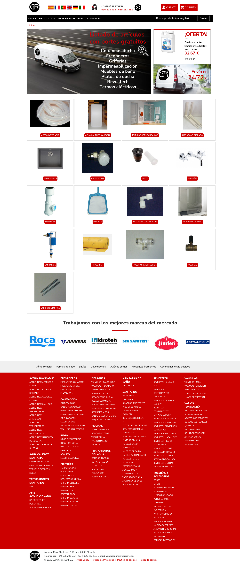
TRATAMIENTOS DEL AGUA (145, 222)
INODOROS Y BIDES (131, 407)
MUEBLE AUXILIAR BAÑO (134, 455)
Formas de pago (65, 366)
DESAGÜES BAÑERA (101, 401)
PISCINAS (97, 222)
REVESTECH (97, 265)
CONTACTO (94, 18)
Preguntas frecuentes (144, 366)
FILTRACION (97, 465)
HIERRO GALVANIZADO (164, 487)
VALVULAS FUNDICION (195, 386)
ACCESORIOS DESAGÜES (103, 404)
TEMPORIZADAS (68, 468)
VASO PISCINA (98, 437)
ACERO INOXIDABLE (50, 135)
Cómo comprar (44, 366)
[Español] (51, 7)
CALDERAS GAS (67, 403)
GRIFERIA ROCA (67, 494)
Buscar (203, 18)
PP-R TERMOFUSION (163, 514)
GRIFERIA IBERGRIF (69, 501)
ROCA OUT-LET (67, 475)
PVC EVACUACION (162, 506)
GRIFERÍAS (192, 178)
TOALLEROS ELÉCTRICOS (72, 429)
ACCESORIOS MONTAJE (40, 507)
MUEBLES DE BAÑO (131, 451)
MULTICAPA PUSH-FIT (163, 532)
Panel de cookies (149, 559)
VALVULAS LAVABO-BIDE (103, 382)
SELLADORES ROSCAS (194, 433)
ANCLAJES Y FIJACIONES (195, 410)
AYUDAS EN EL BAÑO (132, 481)
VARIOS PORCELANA (132, 477)
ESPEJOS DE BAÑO (131, 466)
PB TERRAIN (159, 536)
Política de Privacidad (103, 559)
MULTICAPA (158, 517)
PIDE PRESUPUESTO (71, 18)
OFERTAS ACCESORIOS (164, 540)
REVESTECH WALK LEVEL (165, 433)
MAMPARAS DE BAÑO (192, 222)
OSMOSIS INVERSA (100, 458)
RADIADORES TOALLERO (72, 414)
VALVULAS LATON (192, 382)
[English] (69, 7)
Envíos (82, 366)
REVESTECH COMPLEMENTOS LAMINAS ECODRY (162, 411)
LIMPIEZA (95, 444)
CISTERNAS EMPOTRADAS (134, 425)
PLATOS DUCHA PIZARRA (134, 436)
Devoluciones (98, 366)
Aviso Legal (83, 559)
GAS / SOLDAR (191, 444)
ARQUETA (65, 454)
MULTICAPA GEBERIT (163, 525)
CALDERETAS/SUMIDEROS (103, 416)
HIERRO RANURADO (163, 495)
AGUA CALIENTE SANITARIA (97, 135)
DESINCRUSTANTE (100, 476)
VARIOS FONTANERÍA (50, 308)
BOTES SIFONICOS (100, 412)
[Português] (63, 7)
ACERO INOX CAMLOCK (40, 404)
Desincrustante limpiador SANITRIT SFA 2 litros (195, 46)
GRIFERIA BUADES (69, 498)
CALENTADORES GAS (39, 461)
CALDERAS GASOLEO (70, 407)
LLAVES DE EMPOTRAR (195, 397)
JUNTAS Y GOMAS (192, 437)
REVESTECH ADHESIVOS (164, 418)
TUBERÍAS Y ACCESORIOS (145, 265)
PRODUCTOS (47, 18)
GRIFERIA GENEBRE (69, 483)
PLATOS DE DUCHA (131, 440)
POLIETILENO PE (160, 499)
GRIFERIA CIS (66, 490)
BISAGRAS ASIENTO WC (133, 403)
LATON (156, 484)
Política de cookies (127, 559)
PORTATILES (35, 504)
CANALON (158, 502)
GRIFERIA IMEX (67, 486)
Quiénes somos (119, 366)
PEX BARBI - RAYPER (163, 521)
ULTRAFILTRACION (100, 462)
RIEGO (145, 178)
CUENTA (171, 7)
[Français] (57, 7)
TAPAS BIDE (127, 399)
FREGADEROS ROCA (70, 386)
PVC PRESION (159, 510)
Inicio (32, 25)
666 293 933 (108, 9)
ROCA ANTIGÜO (130, 484)
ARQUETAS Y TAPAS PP (102, 419)
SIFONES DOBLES (99, 393)
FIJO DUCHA (128, 385)
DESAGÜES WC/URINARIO (103, 408)
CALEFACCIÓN (97, 178)
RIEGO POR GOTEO (69, 443)
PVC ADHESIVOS (192, 429)
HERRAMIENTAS (192, 440)
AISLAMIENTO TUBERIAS (164, 529)
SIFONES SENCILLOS (100, 389)
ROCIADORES (66, 471)
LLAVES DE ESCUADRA (195, 393)
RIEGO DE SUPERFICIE (70, 439)
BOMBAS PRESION (193, 414)
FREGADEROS (50, 178)
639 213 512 (125, 9)
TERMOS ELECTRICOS (39, 469)
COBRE (156, 480)
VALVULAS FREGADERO (102, 386)
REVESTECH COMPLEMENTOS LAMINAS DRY (161, 393)
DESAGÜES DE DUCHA (102, 397)
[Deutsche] (75, 7)
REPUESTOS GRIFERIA (70, 479)
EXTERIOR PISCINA (100, 429)
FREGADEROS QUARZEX (72, 382)
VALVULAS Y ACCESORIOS (72, 425)
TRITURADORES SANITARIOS (145, 135)
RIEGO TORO (66, 450)
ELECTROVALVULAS (69, 458)
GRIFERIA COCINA (68, 505)
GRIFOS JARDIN (191, 389)
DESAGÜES (50, 222)
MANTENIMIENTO (99, 441)
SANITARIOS (50, 265)
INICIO (32, 18)
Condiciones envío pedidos (175, 366)
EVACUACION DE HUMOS (41, 465)
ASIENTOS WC (129, 395)
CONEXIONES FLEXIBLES (195, 422)
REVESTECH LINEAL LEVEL (165, 437)
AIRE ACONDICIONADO (192, 135)
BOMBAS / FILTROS (100, 433)
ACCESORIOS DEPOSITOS (196, 418)
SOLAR (32, 473)
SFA (186, 39)
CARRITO (190, 7)
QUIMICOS (189, 425)
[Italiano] (82, 7)
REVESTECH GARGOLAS (164, 422)
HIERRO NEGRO (160, 491)
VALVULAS (192, 265)
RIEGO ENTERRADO (69, 446)
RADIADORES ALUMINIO (71, 410)
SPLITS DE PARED (37, 500)
